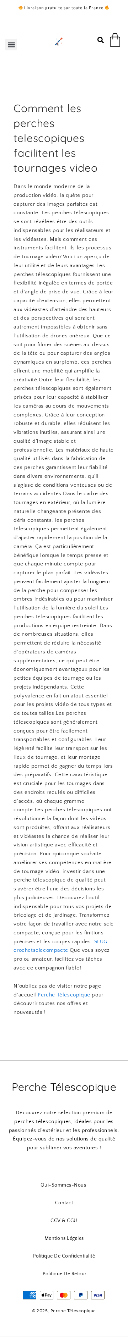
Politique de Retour (65, 1274)
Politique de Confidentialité (64, 1256)
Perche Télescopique (64, 995)
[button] (11, 44)
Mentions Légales (64, 1238)
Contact (64, 1203)
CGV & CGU (64, 1220)
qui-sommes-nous (63, 1185)
